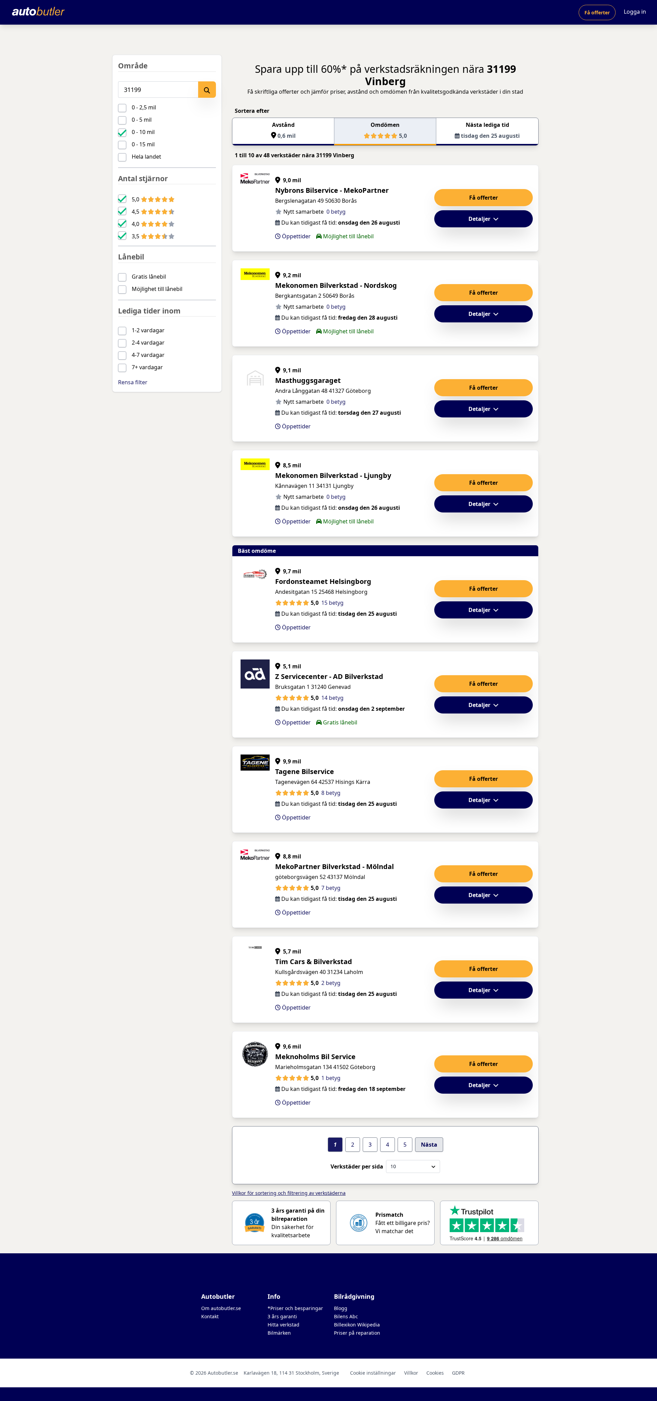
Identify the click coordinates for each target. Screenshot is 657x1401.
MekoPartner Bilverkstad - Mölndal (334, 866)
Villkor (411, 1373)
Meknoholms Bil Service (315, 1056)
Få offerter (597, 12)
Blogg (340, 1308)
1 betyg (330, 1078)
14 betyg (332, 698)
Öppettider (296, 236)
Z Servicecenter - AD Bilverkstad (329, 676)
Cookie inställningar (373, 1373)
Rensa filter (132, 382)
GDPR (458, 1373)
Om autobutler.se (221, 1308)
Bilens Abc (346, 1316)
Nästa (429, 1144)
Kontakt (210, 1316)
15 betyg (332, 602)
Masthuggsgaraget (308, 380)
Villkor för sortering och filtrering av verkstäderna (289, 1193)
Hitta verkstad (283, 1324)
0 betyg (336, 211)
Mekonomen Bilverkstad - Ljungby (333, 475)
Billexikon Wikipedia (357, 1324)
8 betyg (330, 793)
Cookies (435, 1373)
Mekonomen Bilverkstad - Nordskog (336, 285)
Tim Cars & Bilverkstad (313, 961)
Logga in (635, 11)
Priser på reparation (357, 1333)
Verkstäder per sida (357, 1166)
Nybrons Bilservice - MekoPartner (332, 190)
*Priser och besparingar (295, 1308)
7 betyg (330, 888)
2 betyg (330, 983)
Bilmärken (279, 1333)
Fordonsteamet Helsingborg (323, 581)
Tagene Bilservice (304, 771)
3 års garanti (282, 1316)
